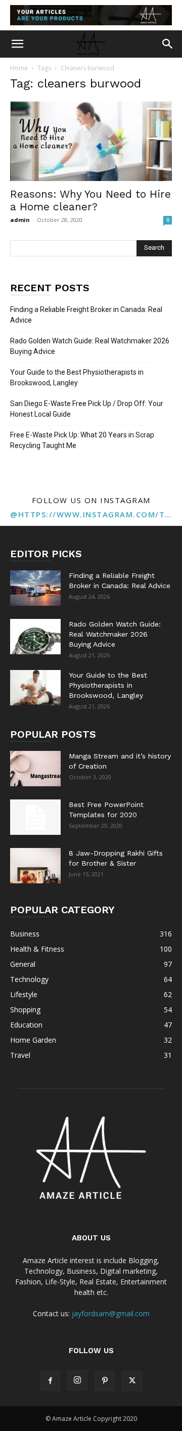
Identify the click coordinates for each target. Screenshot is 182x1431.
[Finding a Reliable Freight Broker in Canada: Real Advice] (35, 588)
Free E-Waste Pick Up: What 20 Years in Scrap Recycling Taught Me (82, 440)
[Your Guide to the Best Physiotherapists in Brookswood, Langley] (35, 687)
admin (20, 219)
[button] (17, 44)
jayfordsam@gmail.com (111, 1313)
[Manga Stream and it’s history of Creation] (35, 768)
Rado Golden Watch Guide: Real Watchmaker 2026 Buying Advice (89, 346)
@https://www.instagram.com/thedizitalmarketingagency (91, 514)
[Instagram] (77, 1380)
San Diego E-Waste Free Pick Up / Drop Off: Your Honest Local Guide (86, 408)
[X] (132, 1381)
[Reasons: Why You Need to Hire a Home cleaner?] (91, 141)
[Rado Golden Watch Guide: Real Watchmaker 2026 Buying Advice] (35, 636)
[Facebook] (50, 1381)
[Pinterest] (105, 1381)
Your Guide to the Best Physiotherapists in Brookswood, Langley (77, 377)
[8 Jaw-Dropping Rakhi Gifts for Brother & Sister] (35, 865)
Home (19, 68)
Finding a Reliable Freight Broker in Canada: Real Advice (86, 314)
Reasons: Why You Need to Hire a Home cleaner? (90, 200)
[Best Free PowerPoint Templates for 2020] (35, 817)
